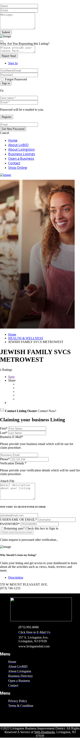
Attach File (7, 481)
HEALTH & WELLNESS (25, 338)
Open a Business (21, 158)
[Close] (1, 41)
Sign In (13, 63)
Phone (5, 459)
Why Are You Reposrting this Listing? (24, 43)
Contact (14, 163)
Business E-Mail (36, 442)
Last (3, 433)
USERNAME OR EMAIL (18, 519)
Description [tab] (15, 577)
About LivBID (18, 145)
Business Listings (21, 154)
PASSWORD (10, 524)
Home (12, 140)
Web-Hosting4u (44, 732)
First (3, 428)
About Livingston (21, 149)
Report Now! (9, 56)
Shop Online (17, 167)
